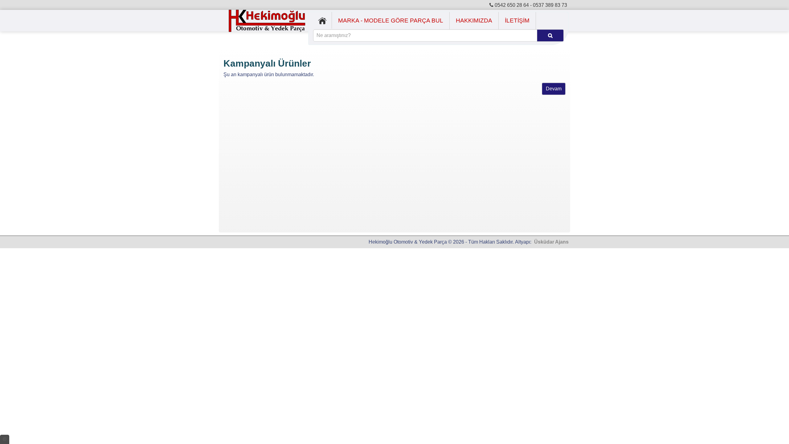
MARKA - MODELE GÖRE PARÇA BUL (390, 20)
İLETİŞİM (517, 20)
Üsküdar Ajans (551, 242)
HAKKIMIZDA (474, 20)
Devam (554, 88)
